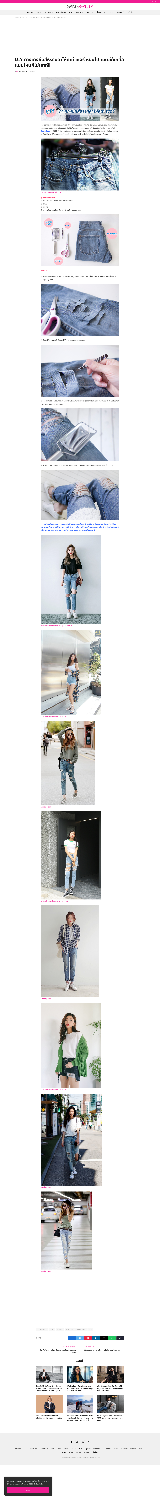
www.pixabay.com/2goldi (51, 192)
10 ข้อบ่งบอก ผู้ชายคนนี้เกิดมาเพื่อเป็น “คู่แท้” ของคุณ (102, 1350)
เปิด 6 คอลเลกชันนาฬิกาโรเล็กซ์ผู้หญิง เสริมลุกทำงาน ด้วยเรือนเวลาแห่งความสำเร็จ (110, 1388)
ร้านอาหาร (124, 1449)
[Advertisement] (80, 38)
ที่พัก (140, 1449)
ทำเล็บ (81, 1449)
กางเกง (52, 1330)
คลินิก (39, 12)
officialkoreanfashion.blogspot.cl (54, 716)
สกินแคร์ (30, 12)
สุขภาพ (78, 12)
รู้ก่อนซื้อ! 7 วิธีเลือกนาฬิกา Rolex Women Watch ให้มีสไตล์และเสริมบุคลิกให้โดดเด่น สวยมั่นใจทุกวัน (49, 1388)
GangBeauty (23, 71)
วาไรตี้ (129, 12)
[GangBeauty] (80, 6)
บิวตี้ (70, 12)
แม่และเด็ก (49, 12)
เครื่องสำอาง (61, 12)
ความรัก (78, 1452)
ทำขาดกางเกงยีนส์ (81, 1330)
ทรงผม (59, 1449)
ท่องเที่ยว (100, 12)
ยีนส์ (90, 1330)
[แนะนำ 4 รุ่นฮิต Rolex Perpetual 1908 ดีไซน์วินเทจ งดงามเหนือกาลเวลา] (110, 1404)
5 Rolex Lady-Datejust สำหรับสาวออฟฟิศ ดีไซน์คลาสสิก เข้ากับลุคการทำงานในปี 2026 (80, 1388)
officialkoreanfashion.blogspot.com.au (57, 625)
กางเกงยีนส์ (69, 1330)
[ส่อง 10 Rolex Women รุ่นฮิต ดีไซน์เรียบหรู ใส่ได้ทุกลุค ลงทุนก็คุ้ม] (49, 1404)
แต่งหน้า (73, 1449)
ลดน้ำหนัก (96, 1449)
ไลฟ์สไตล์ (120, 12)
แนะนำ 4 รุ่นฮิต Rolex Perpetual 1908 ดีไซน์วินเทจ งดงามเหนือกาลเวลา (110, 1418)
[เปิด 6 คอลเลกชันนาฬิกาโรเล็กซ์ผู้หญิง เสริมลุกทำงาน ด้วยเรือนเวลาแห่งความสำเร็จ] (110, 1374)
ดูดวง (111, 12)
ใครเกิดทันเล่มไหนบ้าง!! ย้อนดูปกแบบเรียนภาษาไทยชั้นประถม (58, 1351)
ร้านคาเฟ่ (63, 1452)
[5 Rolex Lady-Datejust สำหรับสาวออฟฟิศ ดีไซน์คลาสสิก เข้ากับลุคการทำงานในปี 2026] (80, 1374)
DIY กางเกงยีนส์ (42, 1330)
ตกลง (28, 1490)
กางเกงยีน (60, 1330)
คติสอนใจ (87, 1452)
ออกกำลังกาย (107, 1449)
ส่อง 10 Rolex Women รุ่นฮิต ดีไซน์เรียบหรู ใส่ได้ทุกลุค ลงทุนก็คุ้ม (49, 1417)
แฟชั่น (89, 12)
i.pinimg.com (46, 807)
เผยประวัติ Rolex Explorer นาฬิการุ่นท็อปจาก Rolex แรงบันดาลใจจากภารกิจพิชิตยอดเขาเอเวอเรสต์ (80, 1418)
